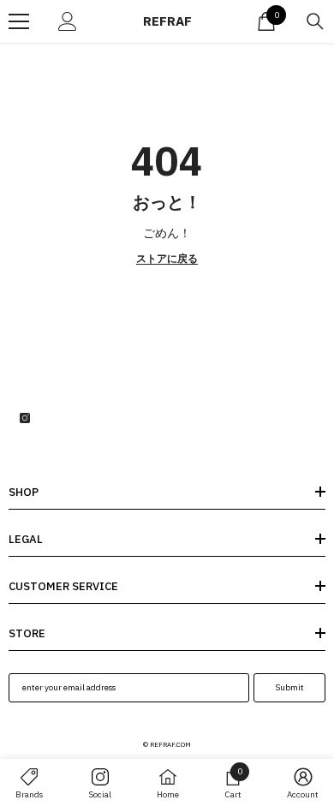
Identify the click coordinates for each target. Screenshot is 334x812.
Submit (289, 687)
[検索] (315, 21)
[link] (233, 783)
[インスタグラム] (25, 418)
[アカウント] (67, 21)
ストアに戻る (167, 259)
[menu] (19, 21)
